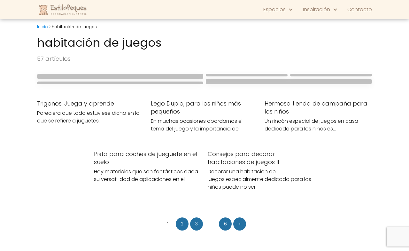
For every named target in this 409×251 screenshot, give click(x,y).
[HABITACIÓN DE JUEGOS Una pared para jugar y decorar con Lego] (247, 75)
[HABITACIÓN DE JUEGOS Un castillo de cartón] (120, 76)
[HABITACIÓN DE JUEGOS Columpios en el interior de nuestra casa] (289, 81)
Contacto (359, 9)
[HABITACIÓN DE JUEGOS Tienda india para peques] (331, 75)
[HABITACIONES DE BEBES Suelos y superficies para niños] (120, 83)
